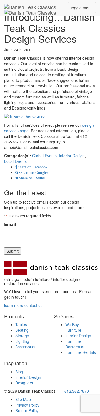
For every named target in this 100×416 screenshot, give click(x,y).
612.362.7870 (76, 391)
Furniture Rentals (80, 352)
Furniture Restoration (75, 343)
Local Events (15, 161)
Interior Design (72, 155)
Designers (24, 382)
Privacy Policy (27, 405)
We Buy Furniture (73, 327)
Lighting (22, 341)
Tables (21, 324)
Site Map (23, 399)
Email (11, 224)
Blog (19, 371)
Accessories (25, 346)
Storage (22, 335)
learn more (13, 305)
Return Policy (27, 410)
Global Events (44, 155)
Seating (22, 330)
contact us (33, 305)
